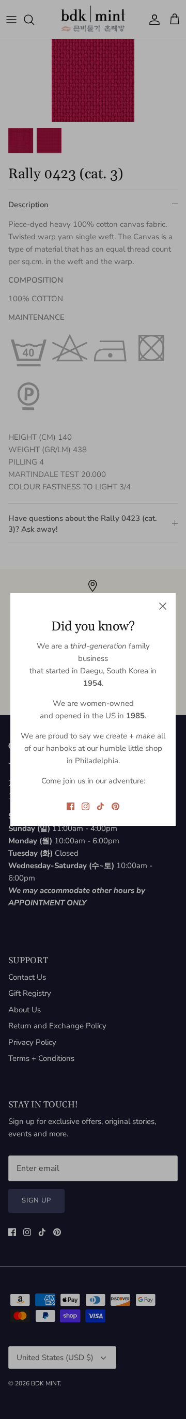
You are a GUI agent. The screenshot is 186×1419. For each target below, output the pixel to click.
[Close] (162, 606)
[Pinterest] (115, 806)
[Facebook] (70, 806)
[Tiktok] (100, 806)
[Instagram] (85, 806)
